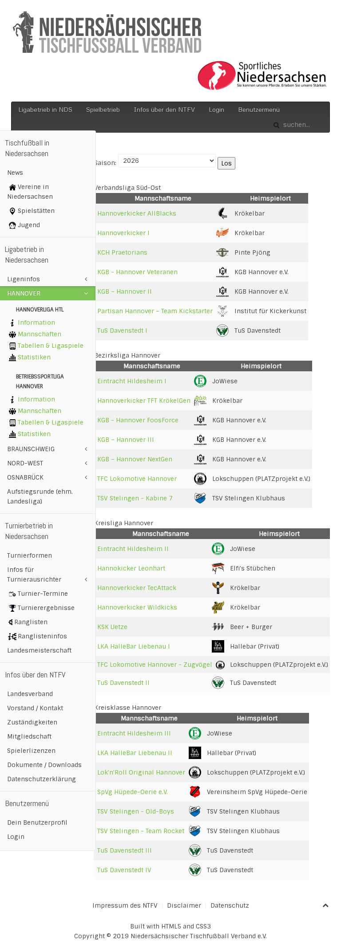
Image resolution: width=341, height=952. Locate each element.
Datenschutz (229, 905)
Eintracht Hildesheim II (133, 549)
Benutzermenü (259, 109)
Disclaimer (184, 905)
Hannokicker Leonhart (131, 568)
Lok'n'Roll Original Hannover (141, 772)
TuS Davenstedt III (124, 850)
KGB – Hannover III (125, 440)
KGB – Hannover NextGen (134, 459)
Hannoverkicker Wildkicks (137, 607)
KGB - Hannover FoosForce (137, 420)
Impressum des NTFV (125, 905)
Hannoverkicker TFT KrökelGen (143, 401)
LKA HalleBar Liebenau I (133, 646)
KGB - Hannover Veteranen (137, 272)
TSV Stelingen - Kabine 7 (135, 498)
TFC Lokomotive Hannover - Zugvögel (154, 665)
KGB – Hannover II (124, 291)
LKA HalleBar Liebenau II (134, 753)
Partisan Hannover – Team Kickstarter (155, 311)
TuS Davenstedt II (123, 683)
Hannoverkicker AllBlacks (136, 213)
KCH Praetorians (122, 252)
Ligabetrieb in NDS (45, 109)
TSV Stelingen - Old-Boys (135, 811)
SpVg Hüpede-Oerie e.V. (132, 792)
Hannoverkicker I (123, 233)
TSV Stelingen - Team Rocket (140, 831)
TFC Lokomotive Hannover (137, 479)
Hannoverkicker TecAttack (136, 588)
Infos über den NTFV (164, 109)
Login (216, 109)
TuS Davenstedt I (122, 330)
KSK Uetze (112, 627)
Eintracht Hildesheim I (132, 381)
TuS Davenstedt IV (124, 870)
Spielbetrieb (103, 109)
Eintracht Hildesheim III (134, 733)
